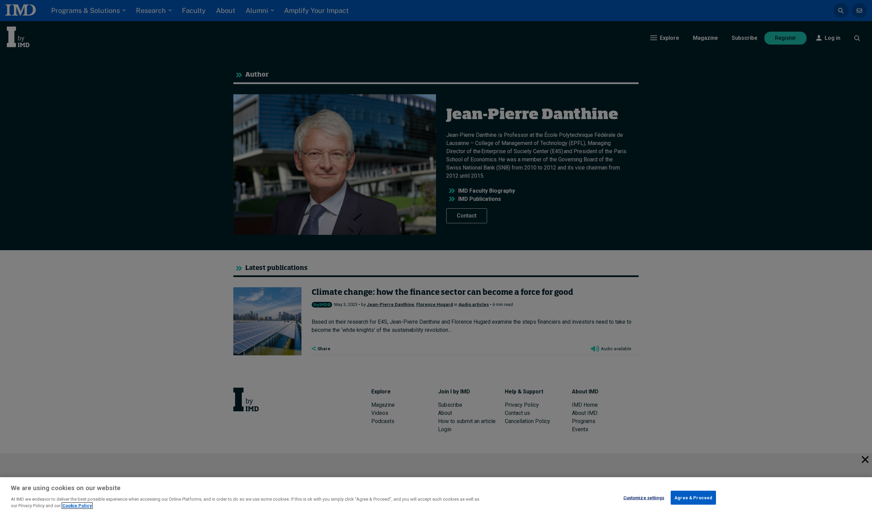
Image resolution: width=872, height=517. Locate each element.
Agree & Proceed (693, 497)
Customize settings (643, 497)
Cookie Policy (77, 505)
